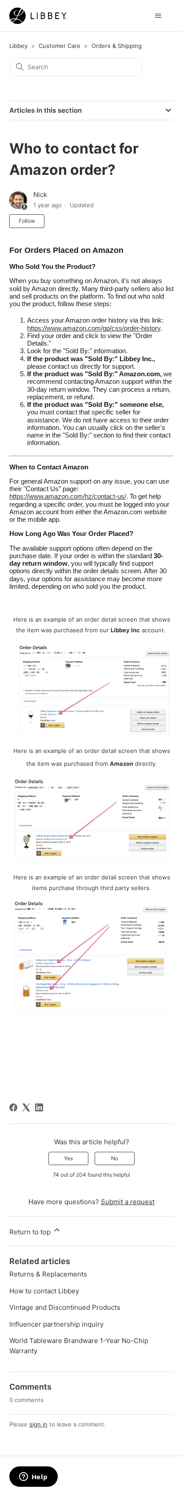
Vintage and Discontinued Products (64, 1307)
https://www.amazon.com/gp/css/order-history (93, 328)
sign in (38, 1424)
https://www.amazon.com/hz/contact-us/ (67, 496)
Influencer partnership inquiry (56, 1324)
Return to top (30, 1232)
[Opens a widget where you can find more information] (33, 1477)
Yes (68, 1158)
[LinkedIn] (39, 1107)
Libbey (18, 45)
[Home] (38, 16)
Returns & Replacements (48, 1274)
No (114, 1158)
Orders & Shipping (117, 45)
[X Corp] (26, 1107)
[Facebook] (13, 1107)
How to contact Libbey (44, 1291)
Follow (27, 220)
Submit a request (128, 1202)
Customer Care (59, 45)
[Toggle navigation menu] (158, 16)
